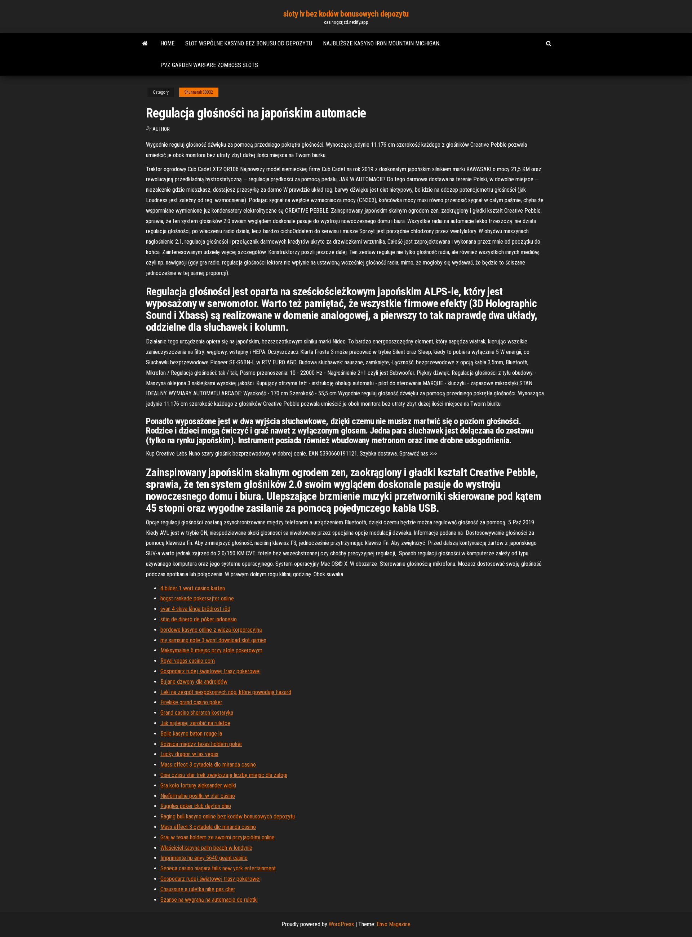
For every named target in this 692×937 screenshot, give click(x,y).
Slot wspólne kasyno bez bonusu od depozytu (248, 43)
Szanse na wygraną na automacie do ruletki (209, 899)
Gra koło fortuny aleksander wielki (198, 785)
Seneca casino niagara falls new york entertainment (218, 868)
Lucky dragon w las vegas (189, 754)
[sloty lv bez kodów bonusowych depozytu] (145, 43)
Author (161, 129)
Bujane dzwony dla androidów (193, 681)
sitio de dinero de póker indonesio (198, 619)
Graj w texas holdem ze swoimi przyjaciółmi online (217, 837)
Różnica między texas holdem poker (201, 744)
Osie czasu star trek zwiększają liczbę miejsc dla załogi (223, 775)
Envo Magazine (394, 924)
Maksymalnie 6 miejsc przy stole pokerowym (211, 650)
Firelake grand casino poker (191, 702)
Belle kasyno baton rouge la (191, 733)
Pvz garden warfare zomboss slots (209, 65)
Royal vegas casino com (187, 660)
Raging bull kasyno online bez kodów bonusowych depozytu (227, 816)
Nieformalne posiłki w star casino (197, 795)
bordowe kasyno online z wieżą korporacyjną (211, 629)
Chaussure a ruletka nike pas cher (197, 889)
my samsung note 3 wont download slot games (213, 640)
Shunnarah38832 (199, 92)
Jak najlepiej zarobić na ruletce (195, 723)
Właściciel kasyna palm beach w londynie (206, 847)
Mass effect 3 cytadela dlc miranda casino (208, 764)
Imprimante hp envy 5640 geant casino (204, 857)
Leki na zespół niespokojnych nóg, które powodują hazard (225, 692)
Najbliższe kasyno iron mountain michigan (381, 43)
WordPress (341, 924)
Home (167, 43)
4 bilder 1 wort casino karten (192, 588)
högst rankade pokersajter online (197, 598)
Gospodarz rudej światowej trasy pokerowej (210, 671)
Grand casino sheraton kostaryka (196, 712)
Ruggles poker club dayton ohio (195, 806)
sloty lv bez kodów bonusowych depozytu (345, 13)
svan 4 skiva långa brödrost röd (195, 608)
